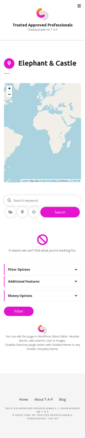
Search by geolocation (34, 212)
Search (60, 212)
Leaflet (25, 180)
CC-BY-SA (75, 180)
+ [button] (9, 88)
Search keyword (9, 200)
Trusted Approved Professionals (42, 25)
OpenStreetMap (49, 180)
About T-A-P (43, 399)
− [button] (9, 94)
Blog (62, 399)
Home (23, 399)
